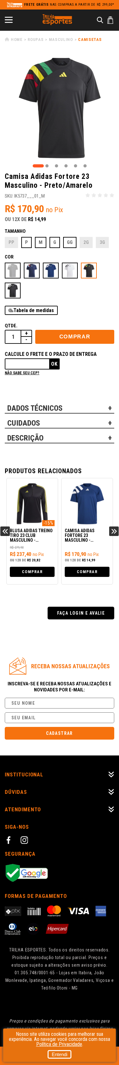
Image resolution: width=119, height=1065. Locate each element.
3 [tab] (56, 165)
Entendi (59, 1054)
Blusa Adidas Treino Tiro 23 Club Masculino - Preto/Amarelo (31, 535)
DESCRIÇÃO (25, 438)
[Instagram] (25, 841)
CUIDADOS (23, 423)
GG (70, 242)
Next (114, 531)
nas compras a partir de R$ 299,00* (69, 5)
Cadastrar (59, 733)
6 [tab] (85, 165)
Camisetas (90, 39)
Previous (5, 531)
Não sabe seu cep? (22, 373)
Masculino (61, 39)
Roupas (35, 39)
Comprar (74, 337)
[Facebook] (9, 841)
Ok (54, 364)
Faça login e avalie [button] (81, 613)
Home (17, 39)
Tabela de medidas (33, 310)
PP (11, 242)
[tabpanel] (59, 108)
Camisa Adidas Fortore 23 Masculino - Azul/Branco (80, 535)
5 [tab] (75, 165)
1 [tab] (38, 165)
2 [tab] (47, 165)
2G (86, 242)
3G (102, 242)
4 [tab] (66, 165)
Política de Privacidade (59, 1044)
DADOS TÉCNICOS (35, 408)
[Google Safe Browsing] (59, 873)
